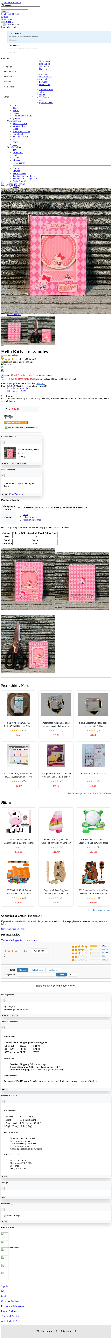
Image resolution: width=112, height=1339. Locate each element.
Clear (72, 974)
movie (42, 94)
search (5, 11)
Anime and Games (21, 131)
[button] (56, 24)
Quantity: (8, 1006)
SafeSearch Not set (10, 14)
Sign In (4, 16)
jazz (14, 139)
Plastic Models (19, 173)
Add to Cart (21, 422)
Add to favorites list (28, 428)
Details (40, 383)
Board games (19, 163)
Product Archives (9, 1311)
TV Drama (44, 97)
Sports (16, 110)
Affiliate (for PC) (9, 1321)
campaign (8, 66)
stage (15, 108)
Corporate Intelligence (11, 1301)
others (15, 105)
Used (42, 379)
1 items (105, 956)
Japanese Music (20, 123)
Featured (8, 81)
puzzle (16, 157)
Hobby (16, 168)
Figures (16, 171)
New (29, 375)
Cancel (5, 463)
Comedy (17, 113)
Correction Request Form (12, 929)
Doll (15, 155)
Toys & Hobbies (14, 147)
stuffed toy (18, 152)
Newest (22, 970)
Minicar (16, 160)
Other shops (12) (17, 391)
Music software (14, 121)
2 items (105, 953)
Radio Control (19, 181)
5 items (105, 949)
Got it (4, 1089)
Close (4, 494)
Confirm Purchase (18, 463)
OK (3, 1198)
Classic (16, 129)
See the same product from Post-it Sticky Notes (89, 793)
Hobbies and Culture (22, 115)
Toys (15, 150)
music (41, 100)
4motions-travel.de (12, 2)
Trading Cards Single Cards (25, 178)
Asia (15, 144)
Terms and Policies (10, 1316)
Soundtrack (18, 134)
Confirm (14, 1015)
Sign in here (44, 64)
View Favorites (16, 494)
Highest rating (37, 970)
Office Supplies (30, 517)
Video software (46, 89)
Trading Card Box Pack (24, 176)
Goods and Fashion (16, 184)
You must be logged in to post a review (19, 940)
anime (42, 92)
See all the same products (99, 910)
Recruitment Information (18, 388)
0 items (105, 959)
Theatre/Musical (20, 136)
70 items (38, 950)
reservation (9, 76)
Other (6, 96)
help (3, 1291)
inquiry (4, 1296)
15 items (105, 946)
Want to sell (9, 86)
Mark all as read (8, 27)
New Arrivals (10, 71)
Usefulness (53, 970)
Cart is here (44, 69)
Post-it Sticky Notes (32, 519)
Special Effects (46, 102)
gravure (16, 118)
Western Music (20, 126)
